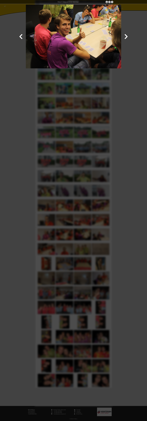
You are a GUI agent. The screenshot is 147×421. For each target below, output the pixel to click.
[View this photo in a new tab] (109, 2)
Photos (59, 2)
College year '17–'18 (67, 2)
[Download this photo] (107, 2)
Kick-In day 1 (76, 2)
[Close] (112, 2)
